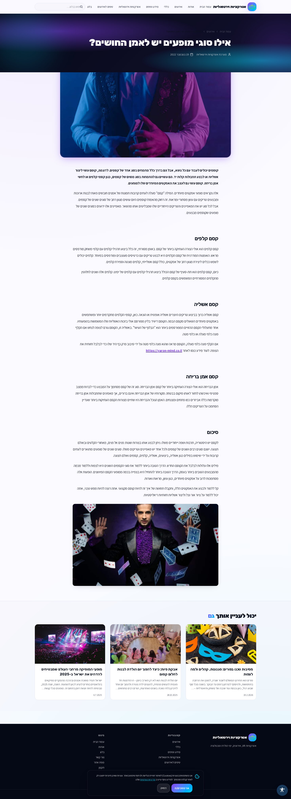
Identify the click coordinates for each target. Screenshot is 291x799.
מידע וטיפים (152, 7)
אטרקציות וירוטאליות (130, 7)
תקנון (101, 767)
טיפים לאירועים (105, 7)
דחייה (163, 788)
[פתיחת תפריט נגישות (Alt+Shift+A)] (282, 790)
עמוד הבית (205, 7)
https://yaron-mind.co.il (164, 350)
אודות (191, 7)
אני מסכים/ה (182, 788)
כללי (166, 7)
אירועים (178, 7)
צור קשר (100, 757)
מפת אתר (99, 762)
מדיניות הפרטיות (147, 779)
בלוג (89, 7)
